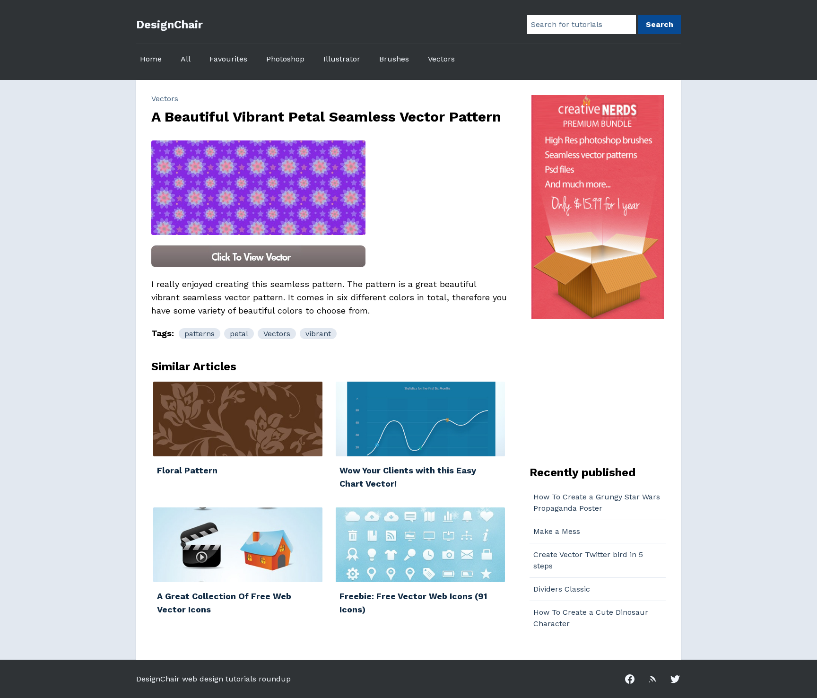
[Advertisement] (589, 391)
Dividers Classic (561, 589)
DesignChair (169, 24)
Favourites (228, 58)
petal (239, 333)
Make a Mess (556, 531)
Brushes (394, 58)
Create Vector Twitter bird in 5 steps (588, 560)
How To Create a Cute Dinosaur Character (590, 618)
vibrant (318, 333)
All (186, 58)
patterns (199, 333)
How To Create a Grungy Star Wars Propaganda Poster (596, 502)
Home (151, 58)
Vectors (441, 58)
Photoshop (285, 58)
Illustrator (341, 58)
